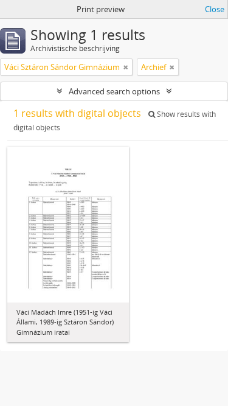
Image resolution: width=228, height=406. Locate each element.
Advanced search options (114, 91)
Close (214, 9)
